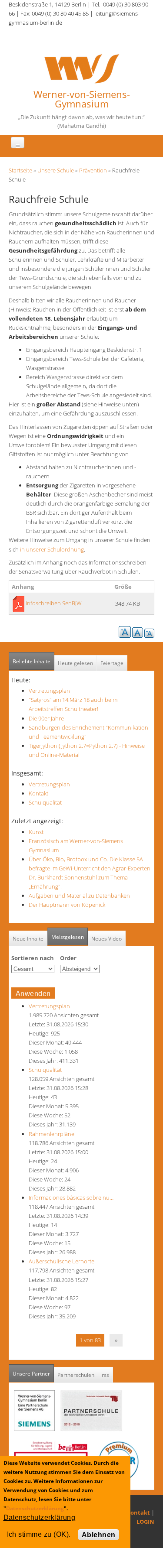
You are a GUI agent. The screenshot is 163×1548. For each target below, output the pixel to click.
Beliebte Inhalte (31, 661)
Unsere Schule (55, 170)
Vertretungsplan (49, 690)
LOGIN (145, 1521)
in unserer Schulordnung (51, 549)
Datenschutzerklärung (35, 1508)
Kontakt (38, 793)
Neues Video (106, 938)
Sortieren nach (32, 958)
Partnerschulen (75, 1375)
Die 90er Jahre (46, 718)
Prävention (93, 170)
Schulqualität (45, 802)
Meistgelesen (67, 937)
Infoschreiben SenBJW (54, 603)
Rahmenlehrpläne (51, 1134)
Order (68, 958)
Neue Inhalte (28, 938)
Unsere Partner (33, 1373)
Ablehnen (99, 1534)
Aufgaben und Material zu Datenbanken (79, 895)
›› (116, 1340)
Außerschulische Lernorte (61, 1261)
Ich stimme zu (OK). (39, 1534)
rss (105, 1375)
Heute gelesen (75, 663)
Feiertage (111, 663)
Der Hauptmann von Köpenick (67, 905)
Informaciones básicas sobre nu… (71, 1197)
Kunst (36, 832)
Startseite (20, 170)
